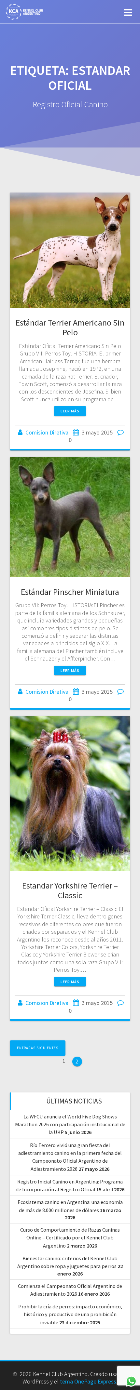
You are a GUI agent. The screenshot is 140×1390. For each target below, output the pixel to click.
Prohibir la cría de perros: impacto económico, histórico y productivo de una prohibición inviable (70, 1314)
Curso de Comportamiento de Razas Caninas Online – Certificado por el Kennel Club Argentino (70, 1237)
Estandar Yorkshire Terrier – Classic (70, 890)
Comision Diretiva (46, 432)
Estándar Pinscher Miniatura (70, 591)
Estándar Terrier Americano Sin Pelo (70, 327)
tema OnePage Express (88, 1381)
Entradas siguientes (37, 1048)
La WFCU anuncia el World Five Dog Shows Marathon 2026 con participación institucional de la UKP (70, 1124)
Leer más (70, 410)
